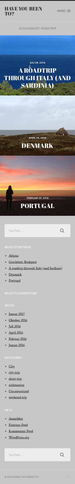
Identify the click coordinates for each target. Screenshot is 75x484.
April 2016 (16, 332)
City (12, 366)
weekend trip (18, 397)
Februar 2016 (18, 339)
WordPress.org (19, 437)
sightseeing (16, 385)
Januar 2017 (17, 314)
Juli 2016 (15, 326)
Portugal (14, 280)
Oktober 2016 (18, 320)
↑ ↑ (68, 476)
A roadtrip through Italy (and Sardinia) (35, 268)
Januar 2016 (17, 345)
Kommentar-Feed (21, 431)
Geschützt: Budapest (23, 262)
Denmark (15, 274)
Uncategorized (19, 391)
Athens (14, 255)
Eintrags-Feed (18, 425)
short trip (15, 378)
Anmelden (16, 418)
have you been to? (23, 11)
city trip (14, 372)
